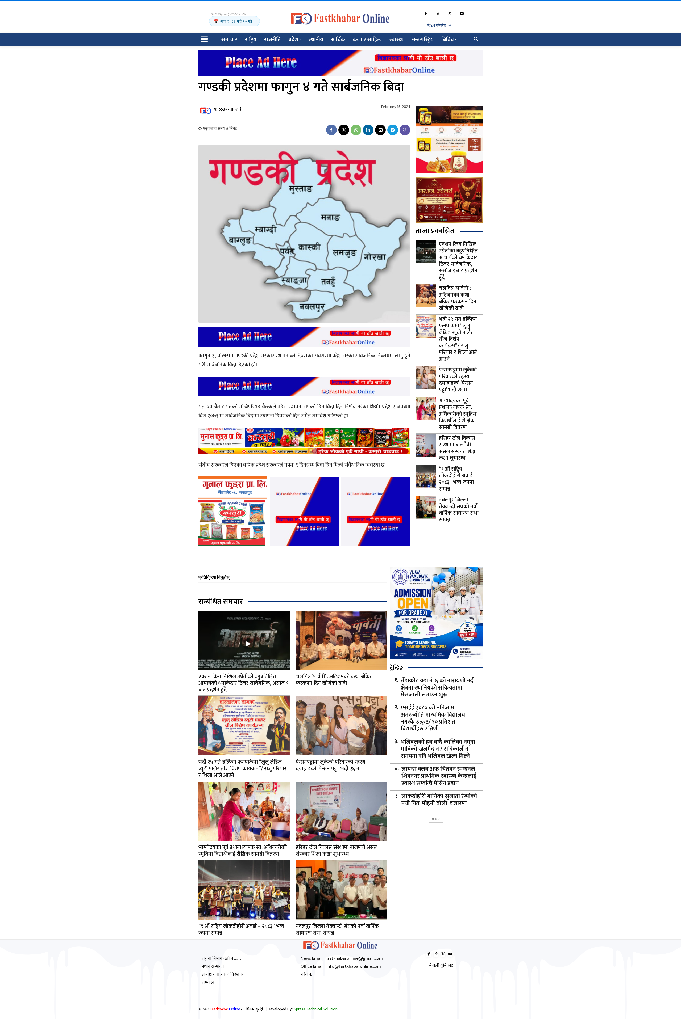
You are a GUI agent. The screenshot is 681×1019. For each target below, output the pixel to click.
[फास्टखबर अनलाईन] (205, 109)
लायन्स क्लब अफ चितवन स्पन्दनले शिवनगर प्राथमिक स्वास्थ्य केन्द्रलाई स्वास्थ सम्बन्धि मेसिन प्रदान (438, 776)
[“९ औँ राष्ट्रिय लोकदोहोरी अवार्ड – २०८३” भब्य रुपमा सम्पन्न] (426, 476)
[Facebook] (425, 14)
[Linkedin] (368, 130)
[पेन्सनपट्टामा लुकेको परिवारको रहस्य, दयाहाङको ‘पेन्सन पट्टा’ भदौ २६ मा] (426, 377)
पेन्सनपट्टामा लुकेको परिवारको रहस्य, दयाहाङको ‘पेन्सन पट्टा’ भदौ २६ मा (458, 379)
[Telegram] (392, 130)
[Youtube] (461, 14)
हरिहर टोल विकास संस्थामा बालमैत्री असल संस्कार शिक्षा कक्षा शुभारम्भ (457, 448)
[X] (449, 14)
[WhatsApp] (356, 130)
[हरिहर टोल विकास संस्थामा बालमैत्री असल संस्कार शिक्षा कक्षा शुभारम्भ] (426, 445)
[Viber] (405, 130)
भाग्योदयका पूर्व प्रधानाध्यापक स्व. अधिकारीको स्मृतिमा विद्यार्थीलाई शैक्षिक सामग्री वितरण (458, 414)
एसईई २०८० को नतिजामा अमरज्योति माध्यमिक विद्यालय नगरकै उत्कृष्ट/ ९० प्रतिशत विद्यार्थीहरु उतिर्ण (433, 718)
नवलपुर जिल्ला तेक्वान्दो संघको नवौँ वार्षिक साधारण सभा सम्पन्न (459, 509)
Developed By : (302, 1010)
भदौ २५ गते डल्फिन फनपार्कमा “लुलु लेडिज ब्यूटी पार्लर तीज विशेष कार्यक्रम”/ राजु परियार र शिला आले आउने (458, 339)
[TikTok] (437, 14)
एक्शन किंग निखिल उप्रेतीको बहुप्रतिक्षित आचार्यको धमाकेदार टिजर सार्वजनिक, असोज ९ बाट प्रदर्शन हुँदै (458, 261)
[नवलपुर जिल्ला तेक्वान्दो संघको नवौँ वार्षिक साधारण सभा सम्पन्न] (426, 507)
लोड (434, 818)
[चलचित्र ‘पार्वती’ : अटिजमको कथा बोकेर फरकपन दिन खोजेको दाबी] (426, 295)
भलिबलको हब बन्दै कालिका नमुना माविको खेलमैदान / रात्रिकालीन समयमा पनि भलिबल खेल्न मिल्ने (438, 749)
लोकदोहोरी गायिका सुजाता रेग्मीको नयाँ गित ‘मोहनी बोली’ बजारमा (439, 800)
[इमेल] (380, 130)
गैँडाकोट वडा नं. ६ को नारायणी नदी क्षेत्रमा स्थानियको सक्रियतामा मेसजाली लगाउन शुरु (438, 687)
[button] (476, 39)
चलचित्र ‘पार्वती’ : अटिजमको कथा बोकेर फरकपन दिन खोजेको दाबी (457, 298)
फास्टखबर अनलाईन (229, 109)
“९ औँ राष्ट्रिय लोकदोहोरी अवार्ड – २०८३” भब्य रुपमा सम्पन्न (457, 478)
